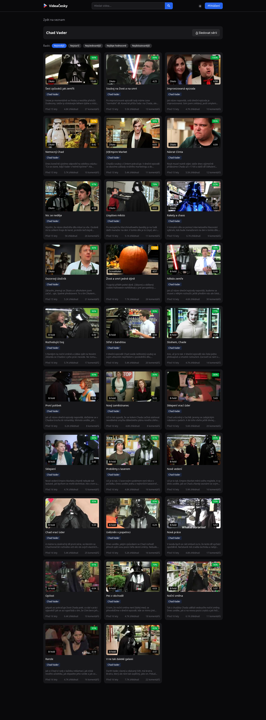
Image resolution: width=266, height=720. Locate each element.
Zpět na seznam (54, 20)
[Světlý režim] (200, 5)
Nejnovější (59, 45)
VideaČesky (58, 6)
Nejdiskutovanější (141, 45)
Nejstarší (74, 45)
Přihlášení (214, 5)
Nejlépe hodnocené (116, 45)
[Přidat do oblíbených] (50, 59)
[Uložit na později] (56, 59)
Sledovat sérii (208, 33)
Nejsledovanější (93, 45)
